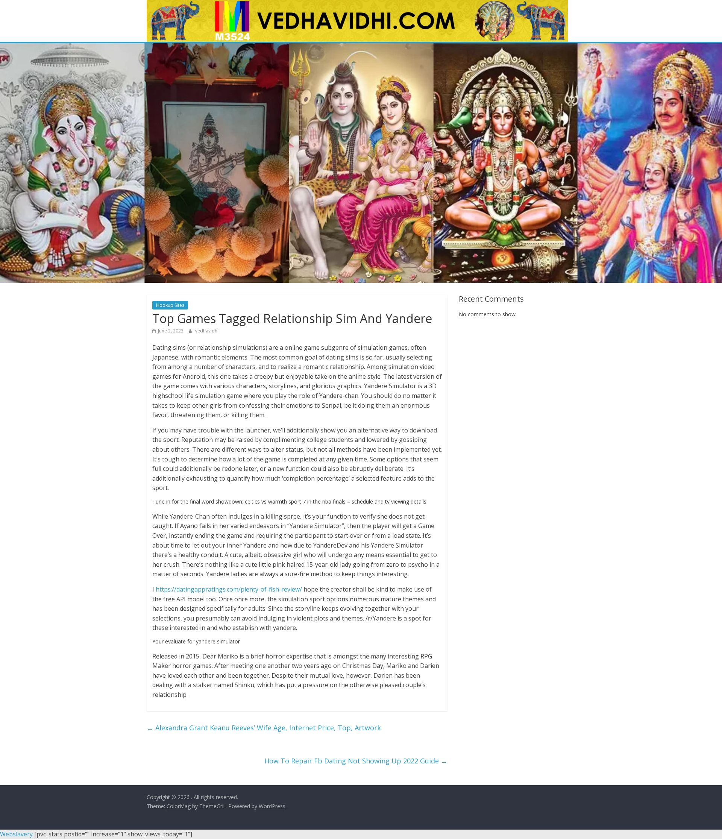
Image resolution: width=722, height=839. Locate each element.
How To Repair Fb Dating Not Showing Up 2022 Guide (355, 760)
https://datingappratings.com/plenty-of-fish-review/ (229, 589)
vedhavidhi (206, 331)
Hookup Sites (170, 305)
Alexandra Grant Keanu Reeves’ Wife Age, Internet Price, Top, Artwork (264, 727)
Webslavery (16, 834)
